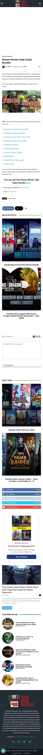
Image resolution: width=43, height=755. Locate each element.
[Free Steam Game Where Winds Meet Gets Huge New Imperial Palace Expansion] (21, 575)
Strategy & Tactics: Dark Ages (15, 141)
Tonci (9, 66)
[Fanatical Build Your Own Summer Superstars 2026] (8, 624)
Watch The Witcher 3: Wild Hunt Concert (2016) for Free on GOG (27, 652)
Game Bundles (7, 56)
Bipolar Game (9, 164)
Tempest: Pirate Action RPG (14, 133)
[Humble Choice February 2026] (21, 405)
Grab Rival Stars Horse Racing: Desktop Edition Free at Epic (27, 680)
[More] (26, 208)
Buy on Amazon (21, 557)
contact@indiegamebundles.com (25, 737)
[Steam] (24, 742)
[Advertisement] (21, 30)
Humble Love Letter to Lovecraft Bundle (24, 638)
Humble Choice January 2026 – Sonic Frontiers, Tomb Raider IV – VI (21, 480)
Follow (37, 494)
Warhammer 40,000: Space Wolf (16, 129)
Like (38, 489)
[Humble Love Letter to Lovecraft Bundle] (8, 638)
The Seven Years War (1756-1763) (17, 137)
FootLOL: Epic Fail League (14, 160)
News (4, 583)
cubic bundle (11, 198)
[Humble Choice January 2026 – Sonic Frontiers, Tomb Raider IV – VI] (21, 454)
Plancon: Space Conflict (13, 152)
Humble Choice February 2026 (21, 430)
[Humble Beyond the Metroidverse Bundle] (21, 240)
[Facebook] (13, 742)
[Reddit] (19, 742)
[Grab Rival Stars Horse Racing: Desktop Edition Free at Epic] (8, 680)
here (28, 183)
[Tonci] (3, 66)
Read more (7, 608)
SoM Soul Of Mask (11, 145)
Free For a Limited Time (23, 655)
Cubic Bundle (24, 188)
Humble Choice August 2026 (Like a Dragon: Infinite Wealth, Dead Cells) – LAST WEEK (22, 316)
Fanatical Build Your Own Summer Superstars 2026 (26, 623)
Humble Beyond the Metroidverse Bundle (21, 265)
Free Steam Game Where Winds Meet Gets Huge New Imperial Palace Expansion (20, 590)
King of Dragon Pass (11, 149)
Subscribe (36, 507)
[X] (30, 742)
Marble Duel (8, 156)
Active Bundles (11, 191)
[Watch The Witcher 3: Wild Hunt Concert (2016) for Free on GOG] (8, 652)
